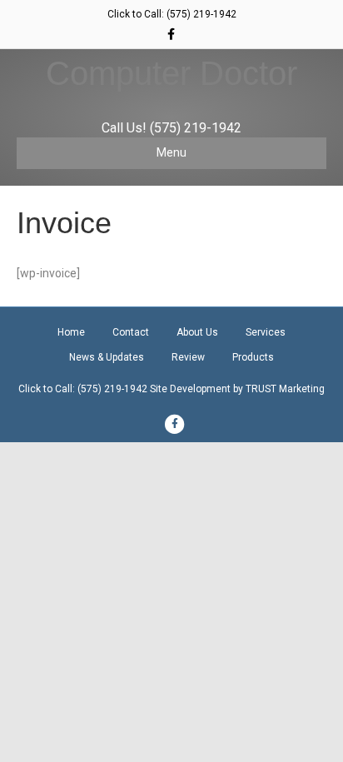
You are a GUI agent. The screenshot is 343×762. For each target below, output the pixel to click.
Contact (130, 332)
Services (266, 332)
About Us (197, 332)
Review (188, 357)
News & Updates (106, 357)
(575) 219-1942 (201, 14)
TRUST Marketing (285, 389)
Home (71, 332)
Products (253, 357)
